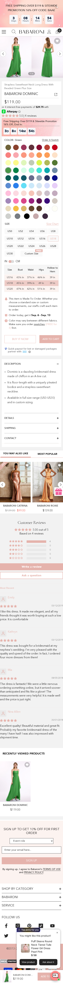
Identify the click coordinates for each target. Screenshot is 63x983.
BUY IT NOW (20, 339)
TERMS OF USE (52, 869)
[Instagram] (17, 925)
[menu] (4, 32)
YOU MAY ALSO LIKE (15, 453)
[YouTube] (52, 925)
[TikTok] (40, 925)
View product (28, 962)
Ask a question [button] (31, 575)
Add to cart (51, 339)
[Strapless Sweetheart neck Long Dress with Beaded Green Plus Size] (15, 781)
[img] (8, 606)
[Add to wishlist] (57, 41)
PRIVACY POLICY (33, 872)
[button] (3, 54)
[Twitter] (6, 935)
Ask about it (48, 962)
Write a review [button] (31, 567)
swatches (39, 324)
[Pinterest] (29, 925)
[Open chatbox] (55, 976)
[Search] (14, 32)
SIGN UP (31, 860)
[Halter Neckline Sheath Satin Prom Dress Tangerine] (47, 482)
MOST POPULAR (47, 454)
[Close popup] (57, 933)
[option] (15, 57)
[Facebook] (6, 925)
